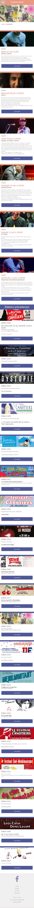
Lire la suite (17, 66)
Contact (17, 888)
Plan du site (17, 893)
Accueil (3, 24)
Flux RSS (17, 890)
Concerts (3, 49)
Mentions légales (17, 902)
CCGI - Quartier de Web (18, 899)
